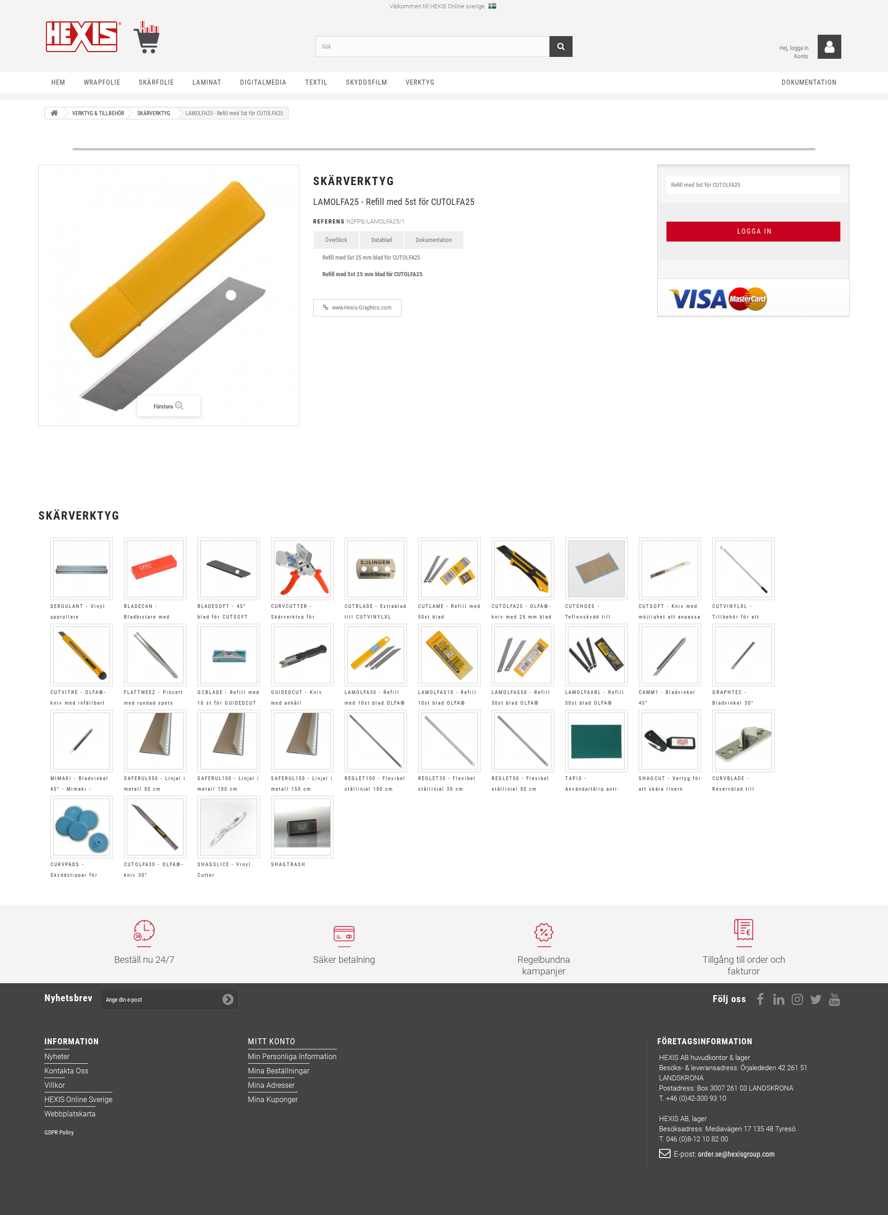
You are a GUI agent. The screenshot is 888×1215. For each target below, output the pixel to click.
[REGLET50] (523, 741)
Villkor (54, 1085)
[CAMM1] (670, 655)
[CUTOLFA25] (523, 569)
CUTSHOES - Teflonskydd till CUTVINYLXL (588, 617)
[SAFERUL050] (155, 741)
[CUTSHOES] (596, 569)
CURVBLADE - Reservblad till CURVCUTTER (733, 789)
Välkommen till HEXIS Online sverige (437, 6)
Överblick (336, 239)
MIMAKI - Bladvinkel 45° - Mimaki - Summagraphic (79, 789)
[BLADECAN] (155, 569)
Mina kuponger (273, 1099)
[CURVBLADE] (743, 741)
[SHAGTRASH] (302, 827)
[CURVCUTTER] (302, 569)
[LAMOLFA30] (376, 655)
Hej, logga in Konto (793, 52)
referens (329, 221)
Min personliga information (292, 1056)
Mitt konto (272, 1041)
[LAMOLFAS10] (449, 655)
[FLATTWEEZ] (155, 655)
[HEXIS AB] (173, 37)
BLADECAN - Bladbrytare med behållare (147, 617)
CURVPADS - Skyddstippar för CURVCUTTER (74, 875)
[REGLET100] (376, 741)
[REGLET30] (449, 741)
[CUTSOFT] (670, 569)
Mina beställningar (278, 1070)
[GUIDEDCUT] (302, 655)
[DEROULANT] (81, 569)
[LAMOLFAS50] (523, 655)
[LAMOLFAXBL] (596, 655)
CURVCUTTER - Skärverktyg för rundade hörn (293, 617)
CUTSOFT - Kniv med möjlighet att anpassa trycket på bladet (670, 617)
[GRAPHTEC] (743, 655)
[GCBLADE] (228, 655)
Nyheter (56, 1056)
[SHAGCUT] (670, 741)
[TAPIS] (596, 741)
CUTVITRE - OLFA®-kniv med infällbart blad (78, 703)
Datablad (381, 239)
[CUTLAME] (449, 569)
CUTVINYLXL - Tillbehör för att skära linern (735, 617)
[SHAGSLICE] (228, 827)
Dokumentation (434, 239)
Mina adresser (271, 1085)
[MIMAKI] (81, 741)
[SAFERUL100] (228, 741)
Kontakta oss (66, 1070)
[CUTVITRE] (81, 655)
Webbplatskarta (70, 1114)
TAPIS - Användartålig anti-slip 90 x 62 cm (592, 789)
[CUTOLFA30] (155, 827)
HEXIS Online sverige (78, 1099)
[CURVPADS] (81, 827)
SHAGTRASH (288, 865)
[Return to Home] (54, 113)
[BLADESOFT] (228, 569)
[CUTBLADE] (376, 569)
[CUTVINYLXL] (743, 569)
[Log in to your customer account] (829, 47)
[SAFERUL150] (302, 741)
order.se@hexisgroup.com (736, 1154)
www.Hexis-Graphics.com (361, 307)
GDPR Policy (59, 1132)
